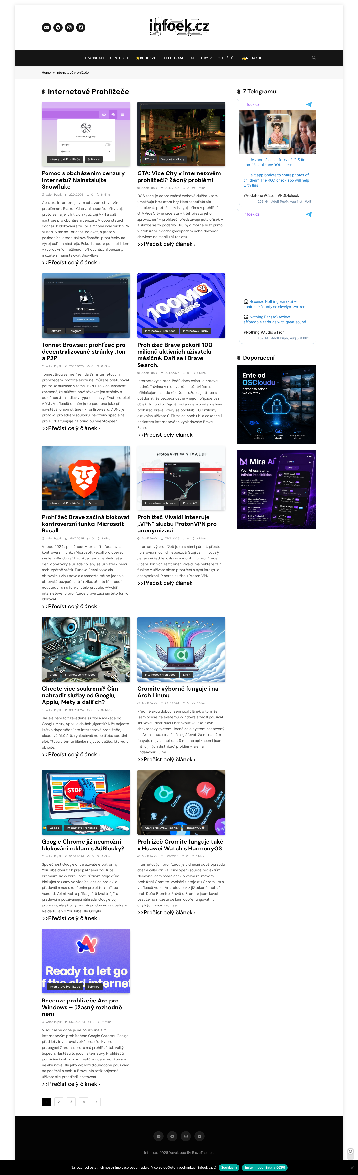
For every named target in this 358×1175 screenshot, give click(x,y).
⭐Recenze (146, 58)
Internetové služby (195, 331)
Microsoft (94, 503)
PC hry (149, 159)
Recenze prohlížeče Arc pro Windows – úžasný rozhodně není (82, 1007)
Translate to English (106, 58)
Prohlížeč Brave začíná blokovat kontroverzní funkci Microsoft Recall (86, 523)
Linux (186, 675)
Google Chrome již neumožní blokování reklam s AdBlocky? (83, 845)
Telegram (173, 58)
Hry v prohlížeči (218, 58)
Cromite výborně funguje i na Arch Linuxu (177, 692)
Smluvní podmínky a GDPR (264, 1167)
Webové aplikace (172, 159)
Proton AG (190, 503)
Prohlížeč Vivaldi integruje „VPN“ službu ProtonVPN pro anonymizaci (177, 523)
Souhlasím (229, 1167)
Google (54, 828)
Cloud (53, 675)
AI (192, 58)
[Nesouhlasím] (351, 1167)
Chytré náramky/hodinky (161, 828)
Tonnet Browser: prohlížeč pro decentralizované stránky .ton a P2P (84, 351)
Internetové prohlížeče (65, 159)
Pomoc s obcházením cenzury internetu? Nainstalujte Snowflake (83, 180)
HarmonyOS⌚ (195, 828)
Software (94, 159)
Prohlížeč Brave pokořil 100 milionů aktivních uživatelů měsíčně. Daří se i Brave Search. (175, 355)
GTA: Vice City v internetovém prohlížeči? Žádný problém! (179, 177)
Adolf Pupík (54, 194)
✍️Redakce (252, 58)
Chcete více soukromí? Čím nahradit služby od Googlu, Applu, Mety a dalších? (80, 695)
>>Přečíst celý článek (69, 262)
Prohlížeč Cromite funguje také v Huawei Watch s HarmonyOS (180, 845)
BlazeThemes (202, 1152)
